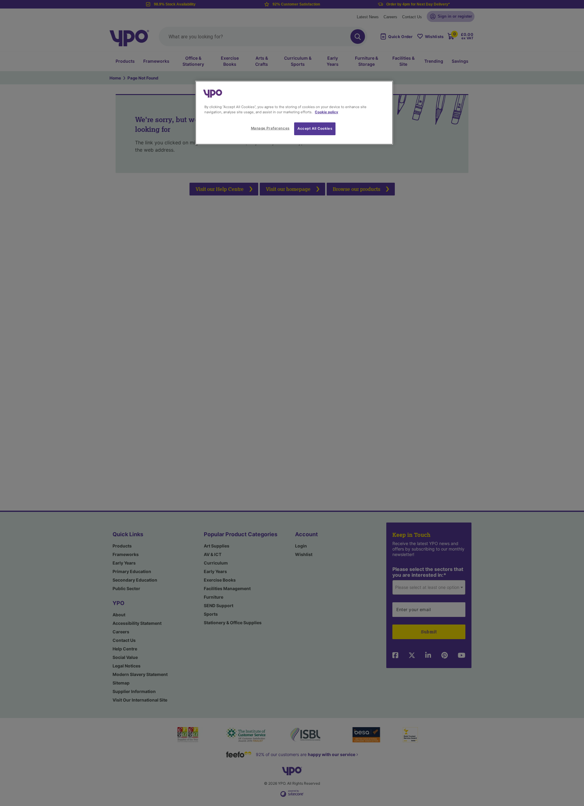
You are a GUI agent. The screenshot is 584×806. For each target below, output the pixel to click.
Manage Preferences (270, 128)
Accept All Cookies (314, 128)
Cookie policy (326, 112)
